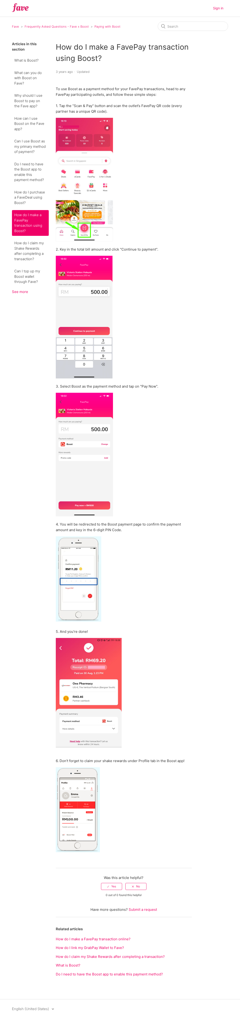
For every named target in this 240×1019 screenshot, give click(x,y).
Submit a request (143, 909)
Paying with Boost (107, 26)
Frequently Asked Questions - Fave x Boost (57, 26)
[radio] (111, 886)
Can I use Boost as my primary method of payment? (30, 146)
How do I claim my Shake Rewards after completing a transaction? (29, 251)
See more (20, 291)
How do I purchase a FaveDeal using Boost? (29, 197)
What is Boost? (26, 60)
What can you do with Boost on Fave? (28, 77)
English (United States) (31, 1009)
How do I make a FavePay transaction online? (93, 939)
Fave (15, 26)
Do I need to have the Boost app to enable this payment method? (29, 172)
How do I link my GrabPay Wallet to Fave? (90, 947)
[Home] (20, 10)
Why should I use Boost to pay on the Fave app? (28, 100)
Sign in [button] (218, 8)
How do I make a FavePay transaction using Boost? (28, 223)
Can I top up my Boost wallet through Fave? (27, 276)
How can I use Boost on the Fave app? (29, 123)
